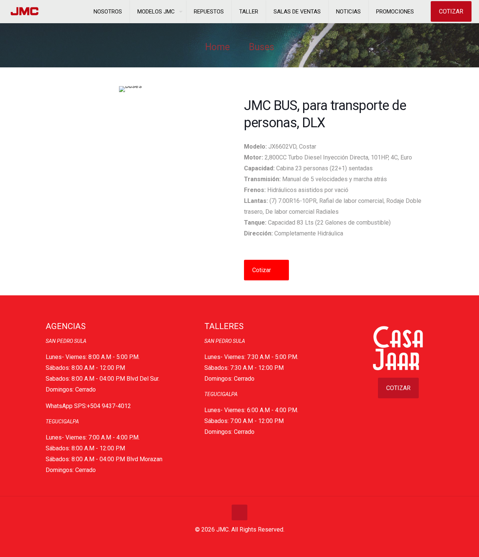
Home (217, 47)
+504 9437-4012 (109, 406)
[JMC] (25, 11)
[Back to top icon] (239, 512)
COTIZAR (451, 11)
